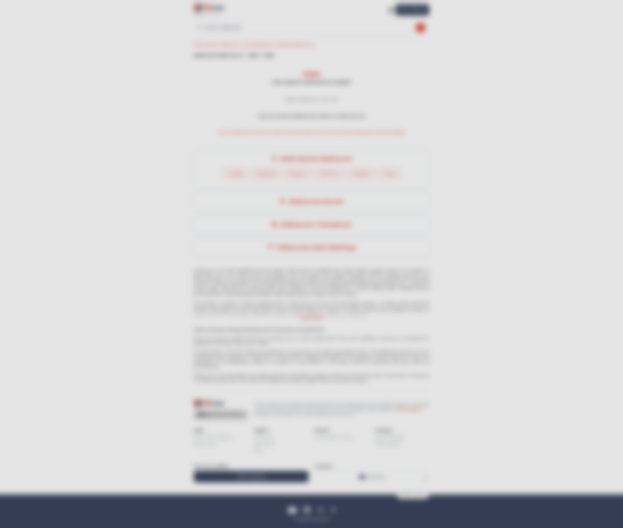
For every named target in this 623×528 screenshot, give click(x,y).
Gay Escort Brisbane (358, 132)
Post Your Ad (412, 9)
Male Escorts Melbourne (315, 159)
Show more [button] (312, 318)
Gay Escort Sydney (300, 132)
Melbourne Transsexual (315, 225)
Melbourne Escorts (315, 202)
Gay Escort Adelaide (390, 132)
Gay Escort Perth (328, 132)
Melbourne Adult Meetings (315, 247)
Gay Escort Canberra (268, 132)
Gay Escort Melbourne (234, 132)
